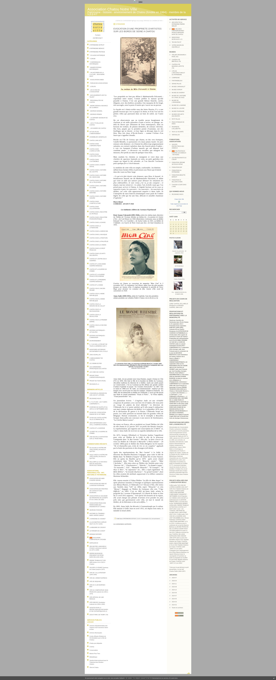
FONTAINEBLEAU (177, 80)
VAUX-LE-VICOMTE (177, 131)
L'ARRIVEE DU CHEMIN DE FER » (153, 20)
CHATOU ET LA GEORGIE (97, 428)
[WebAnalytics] (136, 2)
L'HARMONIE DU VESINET (97, 519)
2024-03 (174, 602)
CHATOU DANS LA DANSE (97, 222)
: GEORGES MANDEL (95, 111)
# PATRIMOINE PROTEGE (97, 52)
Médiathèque (93, 657)
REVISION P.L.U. (94, 384)
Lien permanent (156, 518)
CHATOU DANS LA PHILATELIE (98, 241)
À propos (97, 35)
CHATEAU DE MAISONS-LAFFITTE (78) (178, 66)
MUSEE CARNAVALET (178, 86)
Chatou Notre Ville (179, 199)
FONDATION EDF (177, 167)
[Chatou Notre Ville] (179, 202)
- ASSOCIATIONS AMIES (96, 79)
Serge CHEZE (93, 454)
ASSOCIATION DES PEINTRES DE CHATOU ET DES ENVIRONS (98, 490)
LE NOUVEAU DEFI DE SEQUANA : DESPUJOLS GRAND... (98, 463)
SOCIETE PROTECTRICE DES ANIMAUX (178, 146)
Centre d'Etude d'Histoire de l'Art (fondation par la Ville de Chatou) (97, 638)
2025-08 (174, 587)
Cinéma (91, 647)
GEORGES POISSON (95, 510)
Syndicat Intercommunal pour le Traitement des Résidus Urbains (98, 662)
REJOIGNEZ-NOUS (95, 398)
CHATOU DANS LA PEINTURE (98, 238)
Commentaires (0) (146, 518)
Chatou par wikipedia (95, 643)
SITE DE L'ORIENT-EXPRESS (98, 578)
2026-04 (174, 581)
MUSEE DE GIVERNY (178, 92)
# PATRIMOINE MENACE (96, 48)
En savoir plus (173, 678)
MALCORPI (92, 462)
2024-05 (174, 599)
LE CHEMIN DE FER (95, 363)
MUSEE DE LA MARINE (179, 105)
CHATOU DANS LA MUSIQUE (98, 234)
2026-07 (174, 577)
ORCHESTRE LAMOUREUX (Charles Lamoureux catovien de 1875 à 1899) (98, 548)
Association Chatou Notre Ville (112, 9)
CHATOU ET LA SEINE (96, 285)
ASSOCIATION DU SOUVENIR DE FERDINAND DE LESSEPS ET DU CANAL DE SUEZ (98, 497)
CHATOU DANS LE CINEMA (97, 245)
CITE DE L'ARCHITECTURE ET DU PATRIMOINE (178, 73)
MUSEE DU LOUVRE (178, 108)
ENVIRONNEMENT (95, 341)
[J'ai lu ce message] (274, 678)
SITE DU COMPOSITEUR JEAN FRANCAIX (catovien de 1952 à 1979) (98, 592)
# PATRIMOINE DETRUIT (96, 45)
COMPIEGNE (176, 77)
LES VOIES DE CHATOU (96, 372)
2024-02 (174, 605)
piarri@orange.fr (98, 38)
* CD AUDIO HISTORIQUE (97, 55)
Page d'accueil (137, 20)
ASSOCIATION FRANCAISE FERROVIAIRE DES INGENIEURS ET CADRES (97, 504)
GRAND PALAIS (176, 83)
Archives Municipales (95, 633)
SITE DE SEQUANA (95, 581)
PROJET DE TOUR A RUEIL (97, 381)
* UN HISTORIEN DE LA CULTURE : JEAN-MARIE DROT (96, 74)
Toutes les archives (177, 607)
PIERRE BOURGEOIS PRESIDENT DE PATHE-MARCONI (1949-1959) (96, 555)
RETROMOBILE (179, 266)
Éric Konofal (93, 447)
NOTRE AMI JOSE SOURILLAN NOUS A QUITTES (97, 449)
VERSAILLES (176, 135)
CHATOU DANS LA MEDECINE (98, 231)
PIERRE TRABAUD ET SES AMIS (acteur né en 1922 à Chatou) (97, 562)
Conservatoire (93, 650)
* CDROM (92, 58)
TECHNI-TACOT (176, 42)
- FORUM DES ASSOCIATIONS (98, 83)
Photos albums (175, 238)
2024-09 (174, 592)
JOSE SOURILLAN (95, 354)
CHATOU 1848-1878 (95, 140)
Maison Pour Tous (94, 653)
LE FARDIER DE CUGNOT (97, 531)
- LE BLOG (92, 86)
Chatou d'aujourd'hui (179, 279)
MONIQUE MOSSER (95, 534)
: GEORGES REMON (95, 114)
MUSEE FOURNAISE (178, 111)
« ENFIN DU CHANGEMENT (123, 20)
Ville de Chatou (94, 667)
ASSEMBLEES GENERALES (98, 137)
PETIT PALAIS (176, 119)
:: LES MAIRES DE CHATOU (97, 128)
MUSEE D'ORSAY (177, 89)
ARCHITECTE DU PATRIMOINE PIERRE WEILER (178, 24)
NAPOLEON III (93, 543)
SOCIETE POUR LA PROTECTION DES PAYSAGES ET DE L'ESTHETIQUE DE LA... (98, 609)
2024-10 (174, 590)
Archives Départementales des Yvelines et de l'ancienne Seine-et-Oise (98, 627)
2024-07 (174, 595)
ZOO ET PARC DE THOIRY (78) (98, 614)
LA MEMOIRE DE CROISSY (97, 527)
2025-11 (174, 584)
